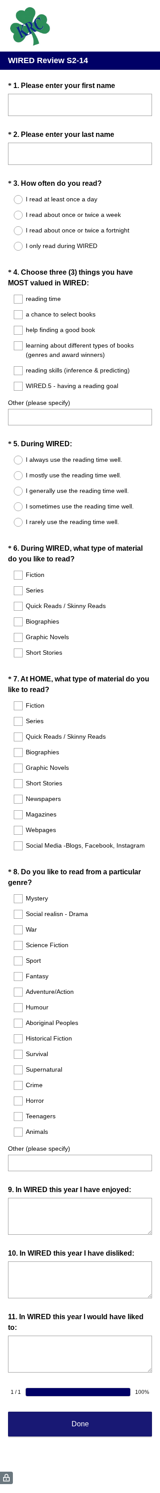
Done (80, 1424)
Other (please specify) (39, 402)
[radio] (12, 199)
